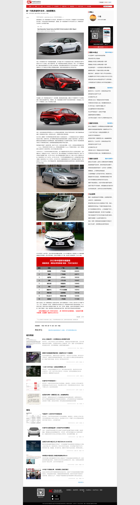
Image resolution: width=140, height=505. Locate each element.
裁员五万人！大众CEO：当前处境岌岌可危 (99, 91)
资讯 (36, 6)
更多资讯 (80, 482)
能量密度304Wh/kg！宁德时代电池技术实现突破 (100, 206)
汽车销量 (89, 6)
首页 (30, 6)
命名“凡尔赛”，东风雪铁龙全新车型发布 (98, 224)
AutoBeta (88, 490)
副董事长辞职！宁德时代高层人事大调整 (98, 70)
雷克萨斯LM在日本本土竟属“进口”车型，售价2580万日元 (103, 203)
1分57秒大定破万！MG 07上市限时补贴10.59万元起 (101, 117)
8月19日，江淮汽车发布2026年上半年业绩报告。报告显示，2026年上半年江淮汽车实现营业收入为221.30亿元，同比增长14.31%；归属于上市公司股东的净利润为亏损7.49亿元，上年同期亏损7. (63, 418)
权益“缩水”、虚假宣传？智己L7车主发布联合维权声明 (102, 73)
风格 (59, 325)
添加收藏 (101, 2)
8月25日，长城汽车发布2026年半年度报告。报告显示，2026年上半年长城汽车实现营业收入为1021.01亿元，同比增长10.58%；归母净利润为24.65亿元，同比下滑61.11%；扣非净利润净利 (63, 385)
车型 (43, 325)
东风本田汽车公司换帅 (94, 58)
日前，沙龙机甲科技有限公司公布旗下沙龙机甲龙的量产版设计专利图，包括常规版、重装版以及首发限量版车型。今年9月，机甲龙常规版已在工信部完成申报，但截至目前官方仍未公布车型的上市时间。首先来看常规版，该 (62, 432)
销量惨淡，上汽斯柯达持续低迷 (96, 170)
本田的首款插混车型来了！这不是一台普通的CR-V (101, 167)
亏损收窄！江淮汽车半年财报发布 (52, 414)
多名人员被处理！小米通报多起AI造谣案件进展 (56, 339)
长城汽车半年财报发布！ (49, 381)
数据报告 (72, 6)
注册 (110, 2)
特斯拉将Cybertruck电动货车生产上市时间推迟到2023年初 (103, 79)
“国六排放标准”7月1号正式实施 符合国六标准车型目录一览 (103, 215)
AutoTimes (95, 490)
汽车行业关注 (31, 13)
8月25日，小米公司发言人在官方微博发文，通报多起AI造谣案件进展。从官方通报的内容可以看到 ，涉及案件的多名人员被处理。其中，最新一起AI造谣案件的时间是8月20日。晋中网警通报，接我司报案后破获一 (63, 343)
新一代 (49, 325)
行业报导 (56, 6)
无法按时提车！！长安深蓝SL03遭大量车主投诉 (100, 67)
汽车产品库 (80, 6)
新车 (42, 6)
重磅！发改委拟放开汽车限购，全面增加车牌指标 (101, 197)
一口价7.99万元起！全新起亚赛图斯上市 (54, 367)
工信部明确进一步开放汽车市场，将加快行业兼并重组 (102, 173)
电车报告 (82, 490)
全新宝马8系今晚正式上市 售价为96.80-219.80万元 (57, 441)
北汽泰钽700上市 (92, 97)
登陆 (106, 2)
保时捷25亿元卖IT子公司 (94, 94)
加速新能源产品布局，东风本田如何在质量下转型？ (101, 164)
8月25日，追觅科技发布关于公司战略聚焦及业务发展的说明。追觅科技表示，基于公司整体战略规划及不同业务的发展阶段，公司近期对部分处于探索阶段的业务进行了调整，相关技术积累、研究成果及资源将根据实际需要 (62, 399)
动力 (53, 325)
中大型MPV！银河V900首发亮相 (96, 55)
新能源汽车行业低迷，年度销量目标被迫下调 (100, 176)
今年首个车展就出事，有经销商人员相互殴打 (55, 469)
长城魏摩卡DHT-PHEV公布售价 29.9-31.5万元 (100, 76)
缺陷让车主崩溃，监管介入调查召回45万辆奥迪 (100, 161)
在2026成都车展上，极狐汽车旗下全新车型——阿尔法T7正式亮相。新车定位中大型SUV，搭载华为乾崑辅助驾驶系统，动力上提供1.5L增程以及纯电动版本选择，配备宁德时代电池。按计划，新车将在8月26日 (63, 357)
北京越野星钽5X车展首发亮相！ (96, 108)
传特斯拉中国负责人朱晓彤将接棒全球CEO (54, 455)
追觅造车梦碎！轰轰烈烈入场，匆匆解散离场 (55, 394)
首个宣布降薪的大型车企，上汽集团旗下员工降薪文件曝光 (103, 209)
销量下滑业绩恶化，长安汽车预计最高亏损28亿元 (101, 182)
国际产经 (64, 6)
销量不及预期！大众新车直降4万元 (97, 218)
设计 (56, 325)
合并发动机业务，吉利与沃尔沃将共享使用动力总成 (101, 188)
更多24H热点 (108, 52)
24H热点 (49, 6)
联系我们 (69, 490)
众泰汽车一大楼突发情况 (94, 200)
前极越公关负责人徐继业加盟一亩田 (97, 61)
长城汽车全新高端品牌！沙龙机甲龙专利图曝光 (56, 428)
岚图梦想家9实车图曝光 (94, 114)
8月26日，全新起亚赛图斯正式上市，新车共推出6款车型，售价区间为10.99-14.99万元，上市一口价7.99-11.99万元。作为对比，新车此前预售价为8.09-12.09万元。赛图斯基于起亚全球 (62, 371)
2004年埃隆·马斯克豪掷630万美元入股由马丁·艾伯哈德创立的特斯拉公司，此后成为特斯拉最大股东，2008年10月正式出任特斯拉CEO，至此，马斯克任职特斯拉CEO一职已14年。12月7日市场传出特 (63, 460)
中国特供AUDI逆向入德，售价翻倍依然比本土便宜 (101, 103)
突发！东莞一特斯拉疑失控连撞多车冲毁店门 (100, 221)
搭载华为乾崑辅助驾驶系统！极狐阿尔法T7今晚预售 (57, 353)
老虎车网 (75, 490)
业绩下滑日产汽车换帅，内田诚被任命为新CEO (100, 185)
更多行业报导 (108, 158)
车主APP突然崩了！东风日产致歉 (97, 111)
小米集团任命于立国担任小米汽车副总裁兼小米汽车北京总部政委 (105, 82)
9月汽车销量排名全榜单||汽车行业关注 (98, 179)
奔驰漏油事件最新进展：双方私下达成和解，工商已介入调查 (104, 212)
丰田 (46, 325)
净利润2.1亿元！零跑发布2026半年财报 (98, 100)
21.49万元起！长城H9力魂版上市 (97, 105)
